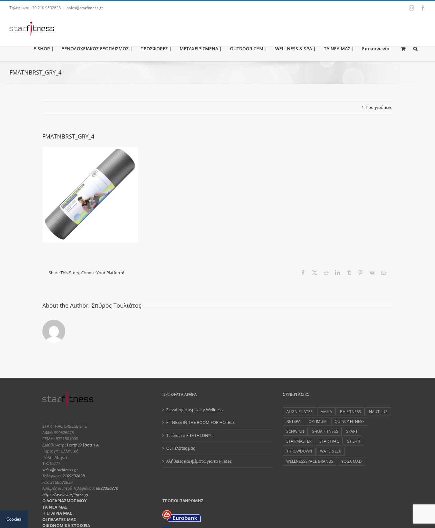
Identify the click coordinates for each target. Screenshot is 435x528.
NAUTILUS (378, 411)
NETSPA (293, 421)
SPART (352, 431)
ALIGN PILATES (299, 411)
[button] (415, 48)
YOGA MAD (351, 461)
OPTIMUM (318, 421)
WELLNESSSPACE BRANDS (309, 461)
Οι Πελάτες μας (180, 448)
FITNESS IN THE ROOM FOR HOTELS (200, 422)
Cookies (13, 519)
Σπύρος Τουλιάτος (116, 305)
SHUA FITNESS (325, 431)
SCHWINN (295, 431)
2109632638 (73, 476)
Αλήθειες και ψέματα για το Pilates (199, 461)
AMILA (326, 411)
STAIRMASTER (298, 441)
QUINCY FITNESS (350, 421)
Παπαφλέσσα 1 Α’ (82, 445)
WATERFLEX (330, 450)
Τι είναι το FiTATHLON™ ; (189, 435)
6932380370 (107, 488)
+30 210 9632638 (45, 8)
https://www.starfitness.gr (65, 494)
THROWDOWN (299, 450)
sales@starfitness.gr (85, 8)
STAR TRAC (329, 441)
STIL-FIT (354, 441)
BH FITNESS (350, 411)
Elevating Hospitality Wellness (194, 409)
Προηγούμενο (379, 107)
